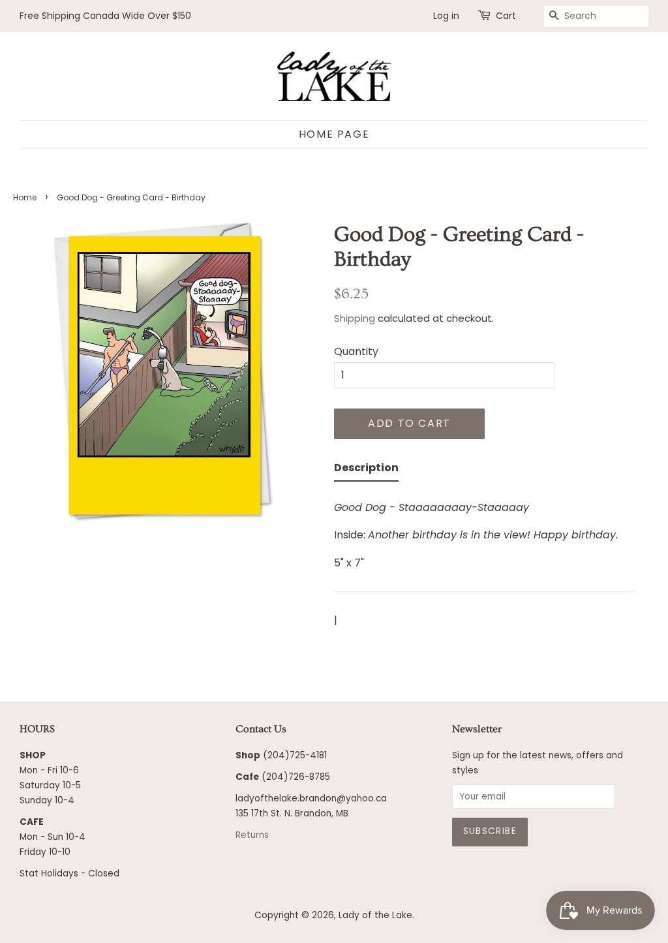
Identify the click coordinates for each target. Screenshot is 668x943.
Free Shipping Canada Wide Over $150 (105, 15)
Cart (506, 15)
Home (25, 197)
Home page (334, 134)
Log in (446, 15)
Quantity (356, 351)
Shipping (354, 318)
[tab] (366, 470)
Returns (252, 835)
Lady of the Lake (375, 915)
